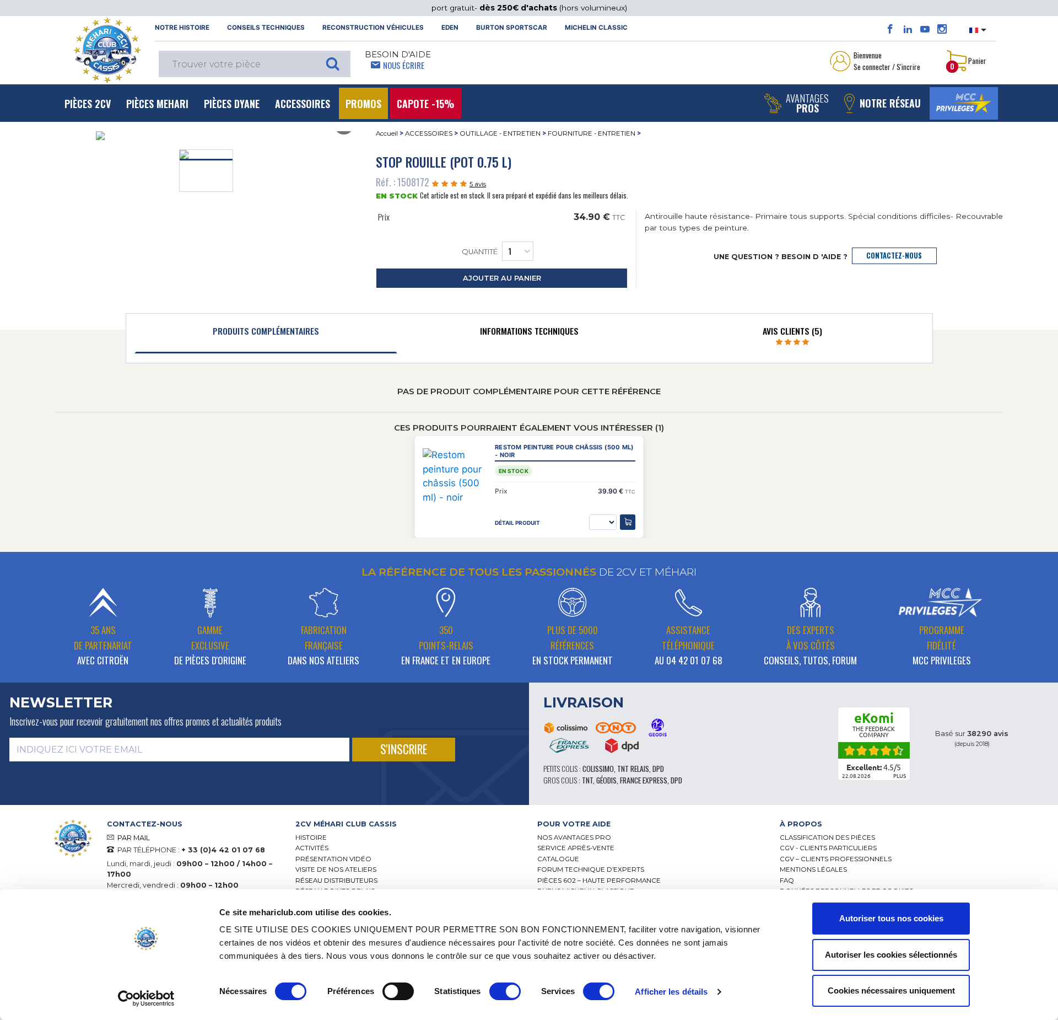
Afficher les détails (671, 991)
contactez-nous (894, 255)
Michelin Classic (596, 27)
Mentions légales (813, 869)
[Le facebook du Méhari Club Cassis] (890, 29)
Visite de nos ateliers (335, 869)
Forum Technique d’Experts (590, 869)
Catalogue (558, 859)
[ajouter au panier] (627, 522)
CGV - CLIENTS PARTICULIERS (828, 848)
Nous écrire (403, 65)
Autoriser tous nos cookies (891, 918)
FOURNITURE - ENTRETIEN (591, 133)
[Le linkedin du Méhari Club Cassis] (908, 29)
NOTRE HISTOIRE (182, 27)
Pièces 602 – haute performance (599, 880)
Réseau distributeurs (336, 880)
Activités (311, 848)
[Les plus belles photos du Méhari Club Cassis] (942, 29)
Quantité (480, 252)
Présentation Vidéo (333, 859)
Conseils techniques (266, 27)
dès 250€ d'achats (519, 7)
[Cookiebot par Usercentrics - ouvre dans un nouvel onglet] (146, 998)
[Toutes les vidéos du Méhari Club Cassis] (925, 29)
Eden (449, 27)
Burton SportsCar (511, 27)
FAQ (787, 880)
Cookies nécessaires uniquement (891, 990)
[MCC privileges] (964, 103)
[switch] (398, 991)
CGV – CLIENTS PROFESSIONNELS (836, 859)
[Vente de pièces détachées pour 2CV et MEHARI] (107, 50)
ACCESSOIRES (428, 133)
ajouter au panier (502, 278)
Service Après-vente (575, 848)
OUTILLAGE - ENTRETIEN (500, 133)
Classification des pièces (827, 837)
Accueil (387, 133)
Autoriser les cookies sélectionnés (891, 954)
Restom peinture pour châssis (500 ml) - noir (564, 451)
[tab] (266, 333)
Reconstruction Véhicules (373, 27)
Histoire (311, 837)
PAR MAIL (133, 838)
